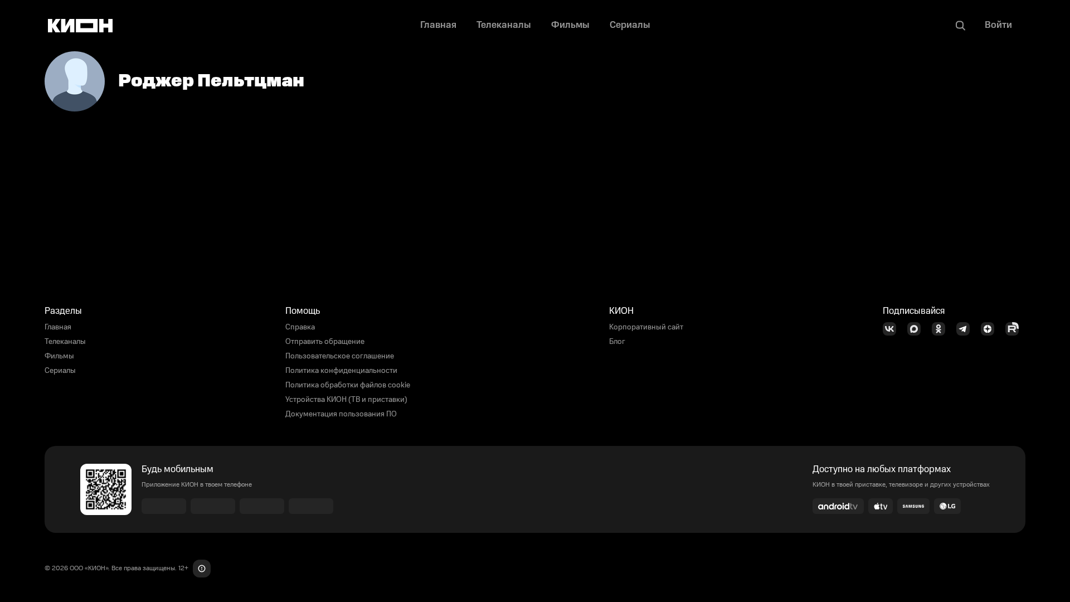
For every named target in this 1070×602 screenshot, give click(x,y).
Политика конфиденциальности (341, 371)
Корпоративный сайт (646, 327)
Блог (617, 342)
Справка (300, 327)
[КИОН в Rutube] (1015, 329)
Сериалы (60, 371)
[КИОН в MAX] (917, 329)
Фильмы (59, 356)
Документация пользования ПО (341, 414)
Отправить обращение (324, 342)
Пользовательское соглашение (339, 356)
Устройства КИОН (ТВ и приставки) (346, 400)
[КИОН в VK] (893, 329)
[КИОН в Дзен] (991, 329)
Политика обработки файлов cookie (347, 385)
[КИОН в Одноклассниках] (942, 329)
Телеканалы (65, 342)
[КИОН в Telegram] (966, 329)
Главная (58, 327)
